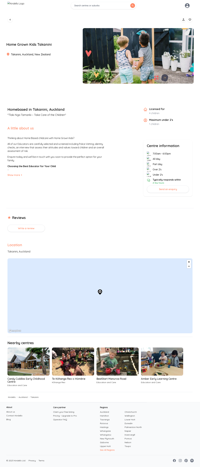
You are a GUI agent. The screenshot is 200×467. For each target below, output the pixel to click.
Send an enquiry (168, 189)
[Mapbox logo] (14, 330)
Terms (40, 460)
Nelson (128, 442)
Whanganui (105, 434)
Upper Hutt (105, 446)
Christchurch (131, 412)
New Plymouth (107, 438)
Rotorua (104, 423)
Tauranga (105, 419)
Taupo (128, 446)
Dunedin (129, 423)
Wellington (130, 415)
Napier (128, 431)
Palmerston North (133, 427)
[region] (100, 295)
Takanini (34, 397)
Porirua (128, 438)
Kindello (12, 397)
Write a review (26, 228)
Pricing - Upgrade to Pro (65, 415)
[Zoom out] (189, 266)
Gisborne (104, 442)
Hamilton (104, 415)
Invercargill (130, 434)
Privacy (31, 460)
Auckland (23, 397)
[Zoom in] (189, 262)
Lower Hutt (130, 419)
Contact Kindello (14, 415)
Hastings (104, 427)
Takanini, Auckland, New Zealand (31, 54)
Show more (13, 175)
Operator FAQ (60, 419)
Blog (8, 419)
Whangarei (105, 431)
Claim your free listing (63, 412)
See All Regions (107, 450)
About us (10, 411)
